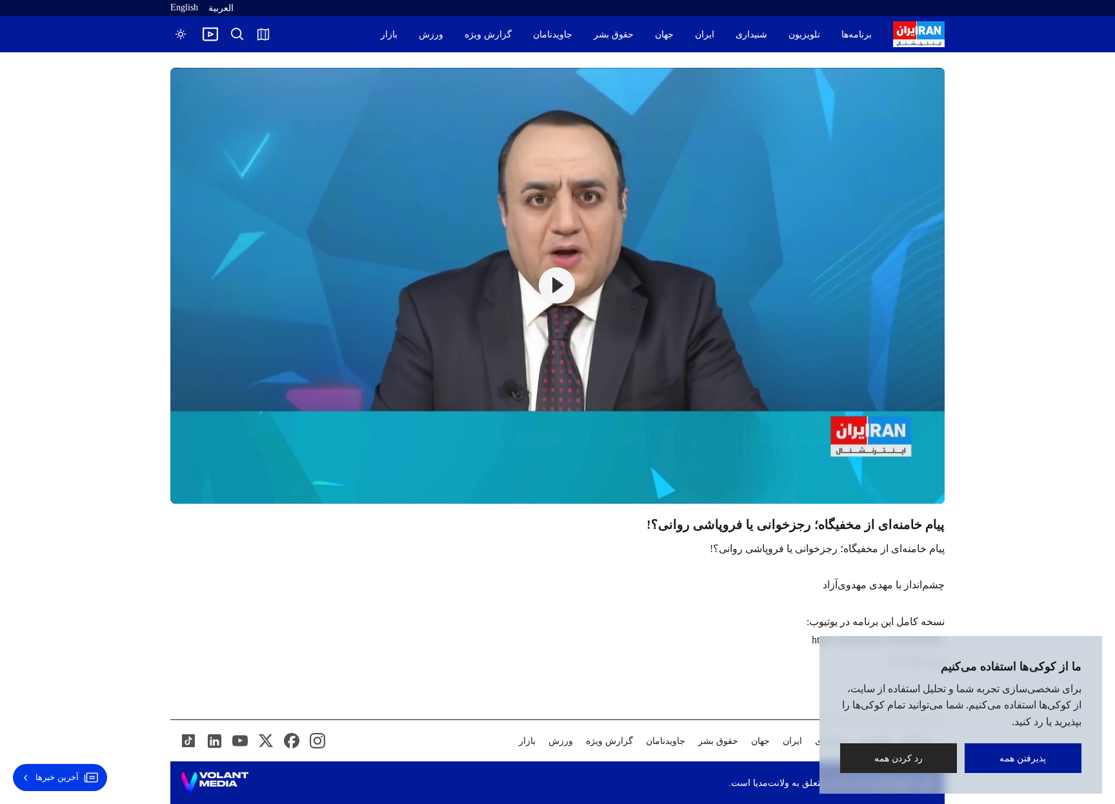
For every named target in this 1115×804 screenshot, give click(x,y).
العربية (221, 8)
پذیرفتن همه (1023, 758)
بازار (389, 34)
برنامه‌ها (856, 34)
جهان (664, 34)
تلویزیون (804, 34)
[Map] (263, 34)
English (184, 7)
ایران (704, 34)
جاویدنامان (552, 34)
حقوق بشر (614, 34)
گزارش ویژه (488, 34)
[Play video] (210, 34)
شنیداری (751, 34)
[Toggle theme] (180, 34)
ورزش (431, 34)
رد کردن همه (898, 758)
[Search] (237, 34)
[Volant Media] (214, 783)
